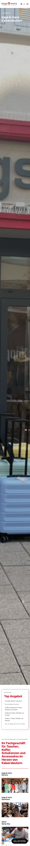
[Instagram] (24, 4)
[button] (3, 843)
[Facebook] (21, 4)
